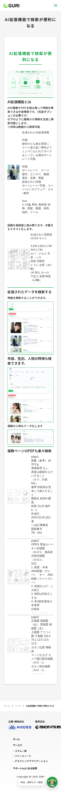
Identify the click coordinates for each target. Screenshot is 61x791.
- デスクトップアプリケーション (30, 761)
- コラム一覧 (20, 750)
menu (56, 5)
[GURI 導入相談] (52, 782)
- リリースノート (22, 756)
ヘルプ (18, 705)
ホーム (7, 705)
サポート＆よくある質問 (25, 768)
